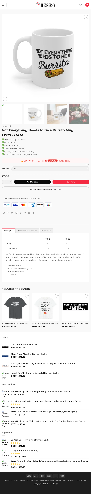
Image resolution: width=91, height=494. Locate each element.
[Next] (84, 58)
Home (4, 126)
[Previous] (6, 58)
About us (8, 480)
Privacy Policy (19, 480)
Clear (87, 164)
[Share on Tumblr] (33, 213)
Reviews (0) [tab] (46, 231)
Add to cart (32, 182)
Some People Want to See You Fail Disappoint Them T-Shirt (15, 323)
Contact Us (81, 480)
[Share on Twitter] (12, 213)
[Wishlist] (80, 4)
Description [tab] (9, 231)
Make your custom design (45, 189)
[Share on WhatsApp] (4, 213)
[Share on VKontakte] (25, 213)
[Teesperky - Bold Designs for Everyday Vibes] (45, 4)
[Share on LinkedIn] (29, 213)
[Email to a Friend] (16, 213)
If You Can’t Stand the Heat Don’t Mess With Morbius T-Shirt (45, 323)
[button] (3, 5)
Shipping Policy (33, 480)
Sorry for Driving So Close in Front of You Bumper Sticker (75, 323)
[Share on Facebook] (8, 213)
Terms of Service (69, 480)
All (10, 126)
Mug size (5, 168)
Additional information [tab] (27, 231)
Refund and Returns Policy (50, 480)
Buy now (71, 182)
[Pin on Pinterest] (21, 213)
